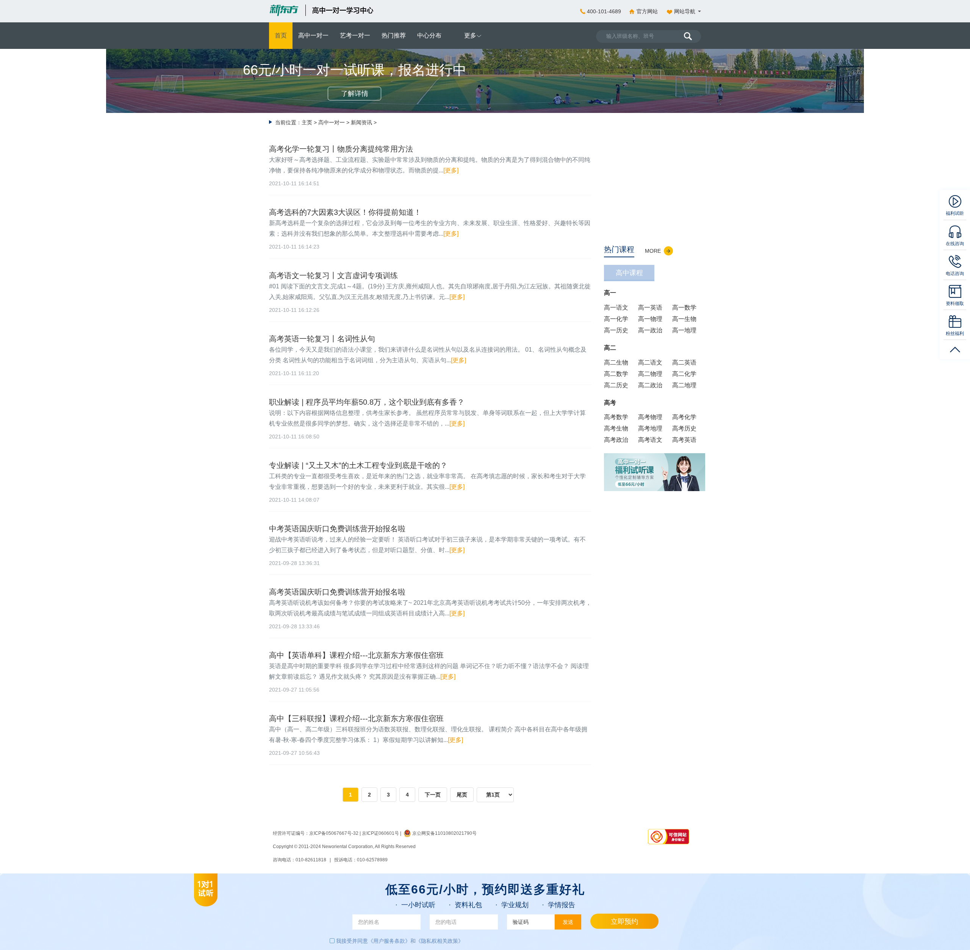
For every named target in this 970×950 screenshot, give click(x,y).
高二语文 (650, 362)
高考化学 (684, 417)
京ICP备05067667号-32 (333, 833)
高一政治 (650, 330)
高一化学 (616, 319)
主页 (307, 122)
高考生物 (616, 428)
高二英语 (684, 362)
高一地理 (684, 330)
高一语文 (616, 307)
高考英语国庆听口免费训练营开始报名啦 (337, 592)
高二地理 (684, 385)
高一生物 (684, 319)
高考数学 (616, 417)
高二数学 (616, 374)
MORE (653, 251)
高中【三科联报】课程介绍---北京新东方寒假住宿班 (356, 718)
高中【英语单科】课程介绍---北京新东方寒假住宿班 (356, 655)
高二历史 (616, 385)
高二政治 (650, 385)
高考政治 (616, 440)
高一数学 (684, 307)
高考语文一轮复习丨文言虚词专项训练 (333, 275)
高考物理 (650, 417)
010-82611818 (311, 859)
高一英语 (650, 307)
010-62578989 (372, 859)
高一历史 (616, 330)
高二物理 (650, 374)
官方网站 (647, 11)
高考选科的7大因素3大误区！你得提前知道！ (345, 212)
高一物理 (650, 319)
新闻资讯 (361, 122)
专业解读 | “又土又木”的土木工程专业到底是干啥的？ (358, 465)
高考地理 (650, 428)
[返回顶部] (955, 346)
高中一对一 (331, 122)
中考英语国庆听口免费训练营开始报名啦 (337, 528)
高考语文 (650, 440)
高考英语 (684, 440)
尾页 (462, 795)
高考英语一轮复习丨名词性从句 (322, 339)
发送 (568, 922)
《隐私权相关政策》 (439, 941)
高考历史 (684, 428)
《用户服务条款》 (389, 941)
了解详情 (354, 93)
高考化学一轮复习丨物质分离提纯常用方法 (341, 149)
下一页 (433, 795)
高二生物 (616, 362)
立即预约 (624, 921)
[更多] (450, 170)
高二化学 (684, 374)
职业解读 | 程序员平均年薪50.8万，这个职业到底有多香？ (367, 402)
